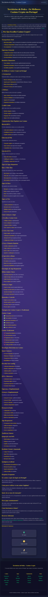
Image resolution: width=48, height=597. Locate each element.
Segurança (40, 580)
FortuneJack (6, 576)
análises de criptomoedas (18, 520)
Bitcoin (29, 576)
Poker (18, 582)
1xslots (43, 28)
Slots (18, 576)
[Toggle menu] (43, 2)
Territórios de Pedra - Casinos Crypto (14, 2)
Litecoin (29, 580)
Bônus (40, 578)
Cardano (29, 582)
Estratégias (40, 576)
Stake (6, 584)
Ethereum (29, 578)
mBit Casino (6, 580)
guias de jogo (9, 520)
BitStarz (6, 578)
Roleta (18, 580)
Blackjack (18, 578)
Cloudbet (6, 582)
